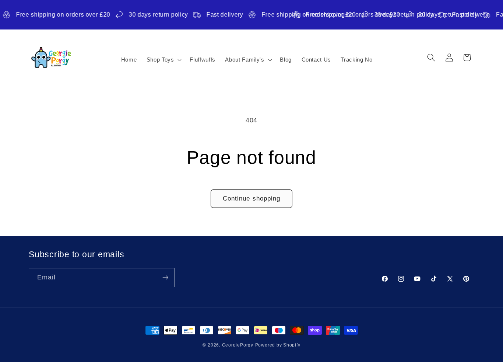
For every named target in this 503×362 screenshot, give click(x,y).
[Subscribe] (165, 277)
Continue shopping (252, 198)
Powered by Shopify (277, 345)
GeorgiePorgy (237, 345)
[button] (163, 59)
